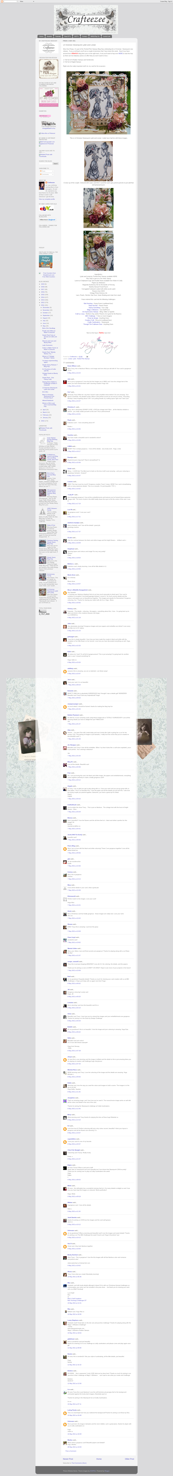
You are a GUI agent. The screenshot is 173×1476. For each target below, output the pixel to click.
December (46, 307)
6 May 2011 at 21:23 (74, 630)
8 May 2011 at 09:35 (74, 1077)
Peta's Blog (71, 846)
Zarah (69, 468)
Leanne (70, 481)
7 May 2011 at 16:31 (74, 905)
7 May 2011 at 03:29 (74, 812)
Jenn (69, 679)
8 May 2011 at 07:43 (74, 1064)
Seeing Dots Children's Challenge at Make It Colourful (49, 383)
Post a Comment (71, 1451)
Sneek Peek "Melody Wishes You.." (48, 352)
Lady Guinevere (47, 345)
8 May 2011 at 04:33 (74, 1021)
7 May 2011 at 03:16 (74, 799)
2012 (43, 302)
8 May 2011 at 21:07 (74, 1159)
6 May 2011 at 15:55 (74, 429)
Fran (69, 773)
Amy (69, 730)
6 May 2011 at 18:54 (74, 558)
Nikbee (70, 1202)
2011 (43, 305)
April (44, 409)
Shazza (70, 924)
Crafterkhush (72, 805)
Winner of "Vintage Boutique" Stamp (48, 357)
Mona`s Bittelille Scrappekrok (78, 590)
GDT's (76, 36)
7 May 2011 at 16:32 (74, 918)
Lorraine (70, 1002)
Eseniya (70, 457)
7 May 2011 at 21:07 (74, 955)
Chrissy (70, 608)
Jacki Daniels (72, 1217)
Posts (43, 171)
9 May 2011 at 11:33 (74, 1211)
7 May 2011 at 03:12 (74, 780)
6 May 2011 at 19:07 (74, 584)
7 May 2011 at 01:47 (74, 724)
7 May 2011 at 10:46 (74, 866)
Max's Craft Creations (74, 1298)
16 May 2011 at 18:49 (74, 1434)
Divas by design (93, 318)
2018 (43, 287)
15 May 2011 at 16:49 (74, 1415)
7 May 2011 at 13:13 (74, 879)
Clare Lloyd (71, 937)
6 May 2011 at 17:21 (74, 516)
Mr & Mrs (45, 392)
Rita (69, 1309)
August (45, 318)
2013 (43, 300)
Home (41, 36)
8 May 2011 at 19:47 (74, 1133)
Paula (69, 420)
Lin (69, 1389)
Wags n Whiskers (93, 310)
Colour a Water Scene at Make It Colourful (50, 348)
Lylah (74, 358)
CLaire (70, 537)
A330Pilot (93, 1471)
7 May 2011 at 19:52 (74, 942)
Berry (70, 1114)
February (46, 415)
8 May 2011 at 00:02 (74, 983)
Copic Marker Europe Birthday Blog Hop (52, 439)
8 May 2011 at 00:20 (74, 996)
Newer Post (68, 1459)
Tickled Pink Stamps (83, 358)
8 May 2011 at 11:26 (74, 1092)
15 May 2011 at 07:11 (74, 1404)
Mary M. (70, 762)
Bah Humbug (88, 303)
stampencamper (73, 704)
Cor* (69, 392)
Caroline (70, 435)
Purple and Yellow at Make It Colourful (48, 331)
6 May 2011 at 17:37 (74, 531)
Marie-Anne (71, 575)
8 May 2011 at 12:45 (74, 1108)
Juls (69, 379)
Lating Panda (72, 1410)
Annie (70, 911)
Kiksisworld (72, 896)
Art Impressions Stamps (90, 312)
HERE (120, 53)
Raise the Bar (93, 305)
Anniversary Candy (51, 575)
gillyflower (71, 1339)
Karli (69, 976)
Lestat (70, 358)
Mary (69, 885)
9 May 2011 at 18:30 (74, 1248)
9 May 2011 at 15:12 (74, 1224)
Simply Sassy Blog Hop (51, 558)
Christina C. (72, 407)
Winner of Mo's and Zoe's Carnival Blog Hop (49, 404)
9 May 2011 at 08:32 (74, 1179)
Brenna (70, 818)
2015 (43, 294)
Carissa (70, 872)
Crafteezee (51, 182)
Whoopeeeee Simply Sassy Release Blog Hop (51, 492)
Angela (70, 786)
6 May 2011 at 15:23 (74, 373)
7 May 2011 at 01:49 (74, 739)
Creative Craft (89, 320)
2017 (43, 289)
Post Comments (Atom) (79, 1463)
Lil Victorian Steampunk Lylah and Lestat (49, 388)
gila (69, 859)
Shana (70, 1271)
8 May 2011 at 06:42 (74, 1032)
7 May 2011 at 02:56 (74, 767)
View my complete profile (47, 199)
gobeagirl (71, 636)
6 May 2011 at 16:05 (74, 440)
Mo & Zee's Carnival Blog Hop (51, 474)
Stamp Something (94, 307)
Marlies (70, 1440)
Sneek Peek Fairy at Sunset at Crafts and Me (49, 336)
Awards (49, 36)
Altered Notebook (47, 400)
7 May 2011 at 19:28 (74, 931)
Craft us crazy (80, 314)
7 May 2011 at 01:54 (74, 756)
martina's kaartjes (74, 522)
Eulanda (70, 691)
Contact (84, 36)
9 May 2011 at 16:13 (74, 1237)
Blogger (107, 1471)
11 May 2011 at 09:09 (74, 1348)
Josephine (71, 1098)
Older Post (129, 1459)
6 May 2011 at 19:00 (74, 569)
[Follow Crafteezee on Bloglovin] (45, 117)
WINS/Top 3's (95, 36)
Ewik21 (70, 1027)
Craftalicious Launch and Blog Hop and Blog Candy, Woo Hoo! (52, 457)
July (44, 320)
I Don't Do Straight (74, 1150)
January (45, 417)
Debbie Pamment (73, 715)
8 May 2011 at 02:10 (74, 1008)
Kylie (69, 651)
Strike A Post (51, 525)
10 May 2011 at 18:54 (74, 1333)
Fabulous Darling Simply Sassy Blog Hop (52, 542)
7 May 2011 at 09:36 (74, 853)
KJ (68, 1126)
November (46, 310)
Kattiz (69, 1083)
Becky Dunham (73, 1255)
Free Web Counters (48, 277)
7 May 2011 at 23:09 (74, 970)
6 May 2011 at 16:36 (74, 462)
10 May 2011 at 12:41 (74, 1303)
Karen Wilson (72, 366)
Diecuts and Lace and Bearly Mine (49, 341)
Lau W (70, 509)
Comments (45, 174)
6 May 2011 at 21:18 (74, 617)
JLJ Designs (72, 745)
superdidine (72, 1139)
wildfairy (70, 668)
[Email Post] (86, 356)
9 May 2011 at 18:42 (74, 1265)
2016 (43, 292)
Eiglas (70, 1165)
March (45, 412)
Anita (69, 1014)
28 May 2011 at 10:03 (74, 1447)
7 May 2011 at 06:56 (74, 840)
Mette (69, 1185)
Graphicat (71, 549)
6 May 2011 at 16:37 (74, 475)
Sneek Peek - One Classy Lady (48, 378)
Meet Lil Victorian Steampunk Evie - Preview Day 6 (48, 396)
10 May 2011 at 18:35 (74, 1314)
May (44, 326)
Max (69, 1283)
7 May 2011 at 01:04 (74, 709)
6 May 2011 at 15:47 (74, 401)
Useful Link (106, 36)
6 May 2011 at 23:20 (74, 662)
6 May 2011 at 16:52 (74, 488)
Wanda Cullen (72, 948)
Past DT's (67, 36)
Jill (69, 989)
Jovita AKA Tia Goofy (75, 834)
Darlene (70, 1371)
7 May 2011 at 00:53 (74, 698)
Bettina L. (71, 564)
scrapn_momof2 (73, 961)
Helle (69, 1038)
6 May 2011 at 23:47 (74, 673)
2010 (43, 421)
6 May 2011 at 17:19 (74, 503)
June (44, 323)
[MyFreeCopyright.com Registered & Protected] (48, 143)
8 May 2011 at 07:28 (74, 1050)
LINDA (70, 446)
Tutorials (58, 36)
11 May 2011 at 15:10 (74, 1365)
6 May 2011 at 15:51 (74, 414)
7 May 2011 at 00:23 (74, 685)
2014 (43, 297)
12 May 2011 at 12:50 (74, 1383)
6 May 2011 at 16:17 (74, 451)
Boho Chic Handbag (48, 328)
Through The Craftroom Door (92, 324)
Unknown (71, 1230)
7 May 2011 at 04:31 (74, 828)
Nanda (70, 1354)
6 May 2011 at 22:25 (74, 645)
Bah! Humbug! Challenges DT (77, 1300)
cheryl (70, 1057)
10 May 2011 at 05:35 (74, 1276)
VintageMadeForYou (48, 128)
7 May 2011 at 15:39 (74, 890)
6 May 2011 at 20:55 (74, 602)
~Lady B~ (71, 494)
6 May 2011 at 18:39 (74, 543)
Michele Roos (72, 1070)
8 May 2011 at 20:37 (74, 1144)
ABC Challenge (90, 316)
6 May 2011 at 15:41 (74, 386)
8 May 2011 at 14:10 (74, 1120)
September (46, 315)
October (45, 312)
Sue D (70, 1243)
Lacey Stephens (73, 1320)
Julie (69, 623)
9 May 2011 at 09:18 (74, 1196)
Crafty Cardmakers (94, 322)
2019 (43, 284)
